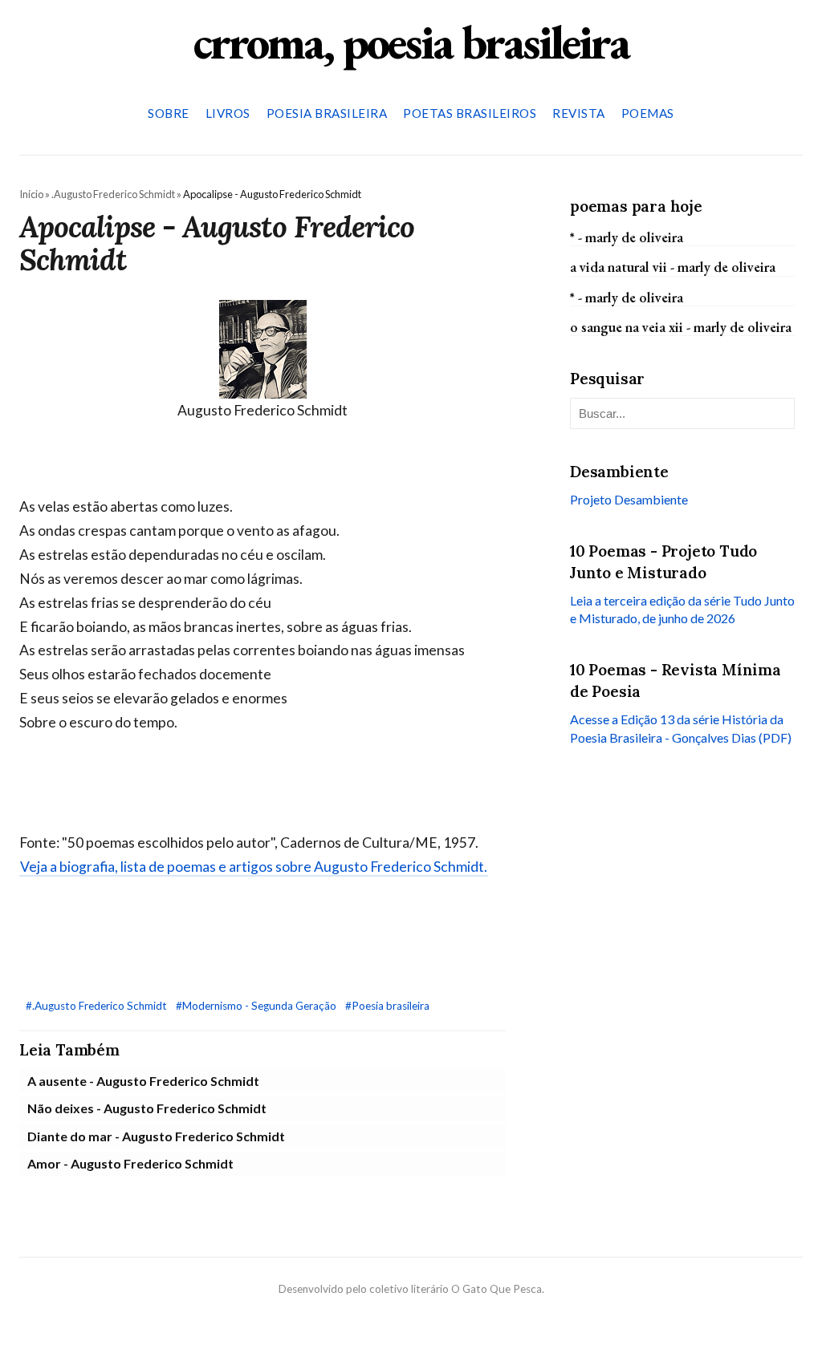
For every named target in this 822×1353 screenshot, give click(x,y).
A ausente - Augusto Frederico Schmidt (143, 1080)
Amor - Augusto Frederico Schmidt (130, 1163)
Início (31, 194)
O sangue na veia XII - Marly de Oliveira (680, 327)
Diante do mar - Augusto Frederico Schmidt (156, 1136)
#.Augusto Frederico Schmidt (97, 1005)
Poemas (647, 113)
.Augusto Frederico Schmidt (113, 194)
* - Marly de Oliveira (626, 237)
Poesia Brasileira (327, 113)
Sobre (168, 113)
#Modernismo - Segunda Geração (257, 1005)
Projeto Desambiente (629, 499)
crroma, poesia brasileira (411, 41)
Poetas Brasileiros (469, 113)
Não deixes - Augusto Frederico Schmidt (147, 1108)
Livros (228, 113)
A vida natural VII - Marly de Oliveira (672, 266)
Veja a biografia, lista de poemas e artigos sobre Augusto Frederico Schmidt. (253, 866)
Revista (578, 113)
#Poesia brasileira (387, 1005)
